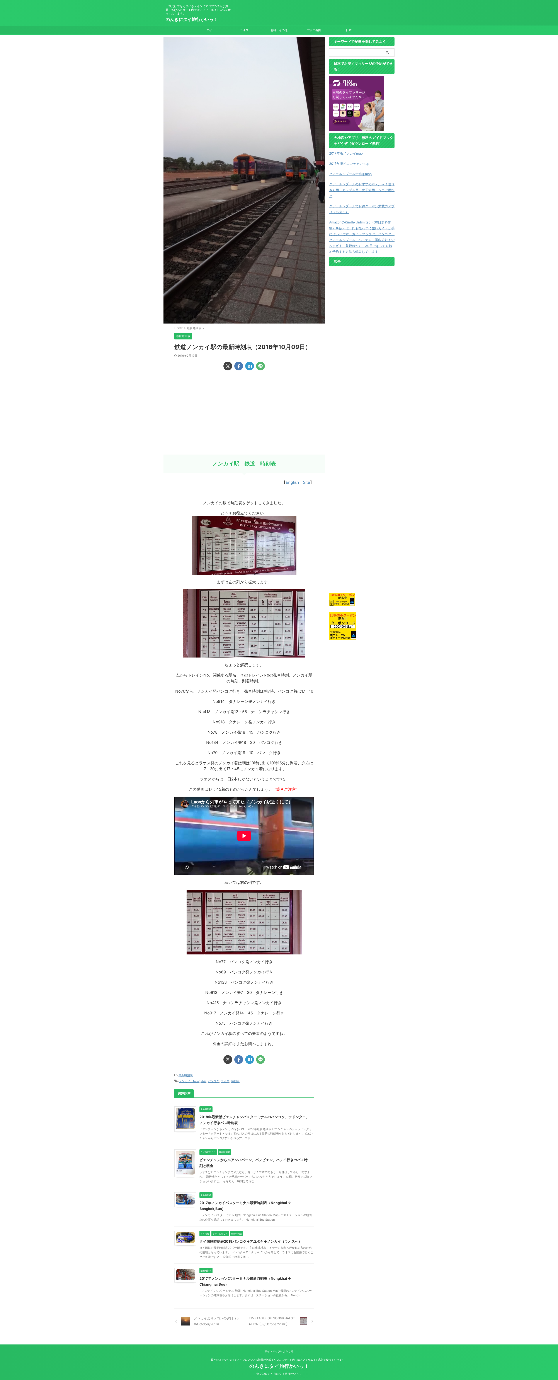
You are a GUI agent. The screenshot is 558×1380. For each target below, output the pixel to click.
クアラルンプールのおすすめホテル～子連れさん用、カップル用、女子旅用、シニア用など (362, 190)
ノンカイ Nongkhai (192, 1081)
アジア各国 (314, 30)
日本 (349, 30)
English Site (298, 482)
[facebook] (238, 366)
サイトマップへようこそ (279, 1351)
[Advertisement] (244, 419)
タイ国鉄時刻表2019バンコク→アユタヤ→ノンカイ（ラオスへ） (250, 1241)
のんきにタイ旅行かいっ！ (192, 19)
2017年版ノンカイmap (346, 153)
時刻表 (235, 1081)
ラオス (244, 30)
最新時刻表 (186, 1075)
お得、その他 (279, 30)
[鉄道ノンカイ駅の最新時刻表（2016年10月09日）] (249, 366)
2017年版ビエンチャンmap (349, 164)
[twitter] (227, 366)
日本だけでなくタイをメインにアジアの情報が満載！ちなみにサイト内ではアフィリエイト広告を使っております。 (279, 1359)
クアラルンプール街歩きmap (350, 174)
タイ (209, 30)
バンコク (213, 1081)
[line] (260, 366)
